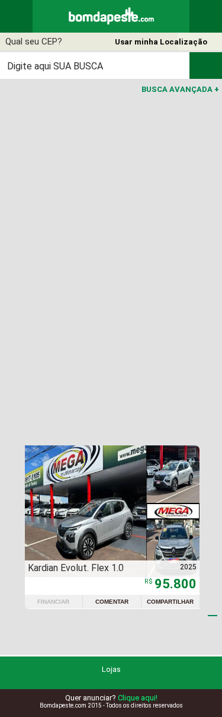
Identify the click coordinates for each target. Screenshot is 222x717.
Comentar (111, 601)
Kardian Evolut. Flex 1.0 (76, 567)
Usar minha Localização (161, 41)
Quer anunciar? (111, 697)
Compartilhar (170, 601)
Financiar (53, 601)
